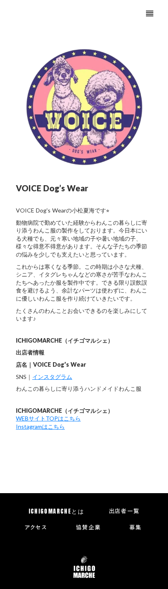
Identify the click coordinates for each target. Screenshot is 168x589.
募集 (135, 528)
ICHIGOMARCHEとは (56, 511)
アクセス (35, 528)
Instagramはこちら (40, 426)
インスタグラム (52, 376)
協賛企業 (88, 528)
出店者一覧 (124, 511)
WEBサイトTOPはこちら (48, 418)
